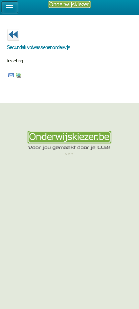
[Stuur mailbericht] (11, 77)
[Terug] (13, 43)
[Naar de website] (18, 77)
